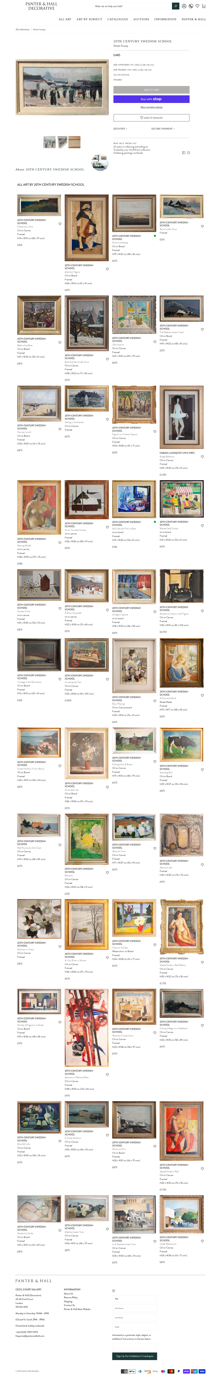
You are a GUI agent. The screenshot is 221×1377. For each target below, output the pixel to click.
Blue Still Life (23, 1144)
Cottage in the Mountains (29, 682)
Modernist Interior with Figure (174, 614)
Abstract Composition (122, 1035)
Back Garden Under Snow (77, 362)
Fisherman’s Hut (25, 227)
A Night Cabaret (120, 614)
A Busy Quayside (73, 613)
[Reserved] (155, 236)
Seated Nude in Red (169, 1171)
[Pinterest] (188, 152)
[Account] (184, 8)
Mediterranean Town (74, 1232)
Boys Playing (118, 704)
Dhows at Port (119, 1149)
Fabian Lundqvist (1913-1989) (177, 453)
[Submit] (175, 6)
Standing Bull (166, 772)
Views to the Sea (120, 947)
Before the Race (24, 345)
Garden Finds (23, 611)
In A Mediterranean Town (124, 1244)
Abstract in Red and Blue (76, 1077)
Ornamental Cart (73, 682)
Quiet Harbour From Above (30, 769)
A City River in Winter (75, 960)
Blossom (69, 875)
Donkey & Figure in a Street (30, 1025)
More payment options (151, 107)
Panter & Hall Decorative (30, 1371)
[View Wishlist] (197, 6)
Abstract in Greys (25, 949)
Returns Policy (71, 1297)
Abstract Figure (72, 272)
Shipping (68, 1301)
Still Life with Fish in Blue (124, 528)
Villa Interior (118, 344)
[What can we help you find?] (136, 6)
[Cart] (203, 6)
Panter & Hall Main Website (77, 1309)
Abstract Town (119, 851)
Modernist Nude (25, 1233)
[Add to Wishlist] (60, 224)
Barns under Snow (168, 229)
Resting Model (24, 545)
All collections (22, 29)
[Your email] (134, 1327)
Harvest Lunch (24, 432)
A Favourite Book (168, 698)
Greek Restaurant (168, 1244)
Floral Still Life (71, 790)
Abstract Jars (166, 867)
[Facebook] (183, 152)
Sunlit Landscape (120, 242)
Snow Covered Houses (75, 530)
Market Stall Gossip (169, 528)
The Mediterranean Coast (172, 332)
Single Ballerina (167, 456)
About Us (68, 1293)
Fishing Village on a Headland (173, 1028)
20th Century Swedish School (55, 169)
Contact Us (69, 1305)
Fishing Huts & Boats (122, 764)
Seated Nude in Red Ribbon (173, 965)
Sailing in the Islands (74, 422)
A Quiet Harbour (73, 1138)
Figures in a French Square (124, 434)
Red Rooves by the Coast (29, 848)
